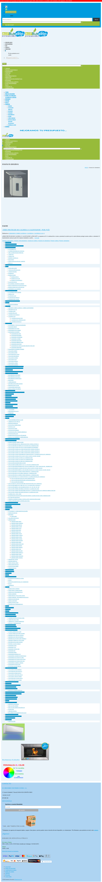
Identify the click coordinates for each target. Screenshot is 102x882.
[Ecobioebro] (51, 33)
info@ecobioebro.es (7, 800)
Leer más (37, 238)
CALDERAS (30, 233)
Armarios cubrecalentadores (20, 240)
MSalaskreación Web (18, 879)
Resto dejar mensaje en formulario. (10, 851)
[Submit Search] (81, 22)
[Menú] (2, 141)
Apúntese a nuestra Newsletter (14, 804)
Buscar (96, 19)
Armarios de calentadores (44, 240)
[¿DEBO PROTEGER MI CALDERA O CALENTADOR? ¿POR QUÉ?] (51, 197)
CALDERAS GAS (38, 233)
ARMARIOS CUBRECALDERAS (17, 233)
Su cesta (9, 15)
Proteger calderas (55, 240)
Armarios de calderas (32, 240)
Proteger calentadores (64, 240)
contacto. (96, 830)
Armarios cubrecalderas (7, 240)
